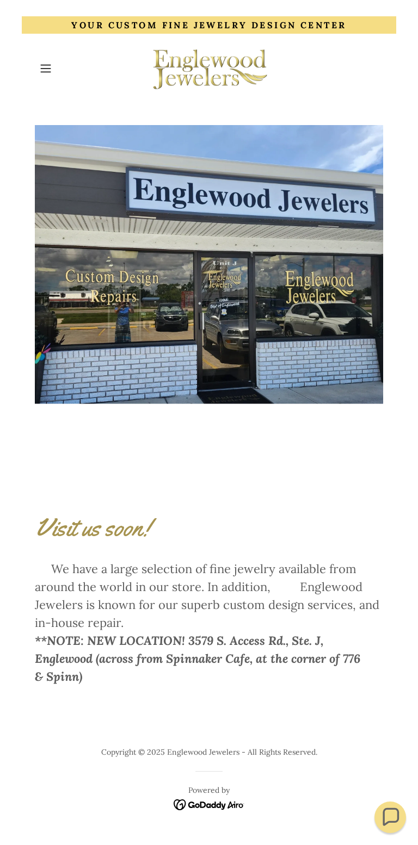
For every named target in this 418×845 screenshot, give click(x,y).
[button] (61, 68)
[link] (209, 68)
